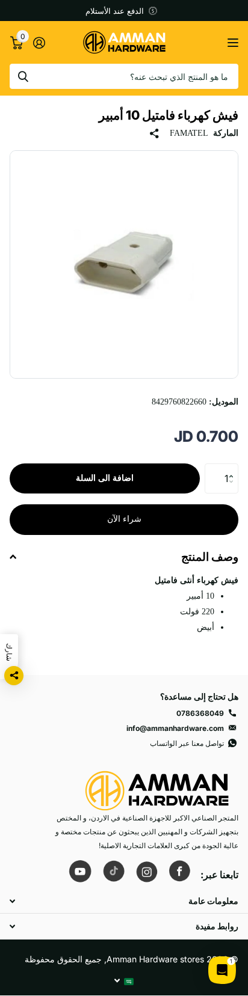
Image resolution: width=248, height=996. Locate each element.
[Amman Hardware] (157, 785)
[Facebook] (179, 871)
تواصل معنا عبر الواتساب (187, 743)
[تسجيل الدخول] (39, 42)
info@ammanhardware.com (175, 728)
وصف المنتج (209, 557)
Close (124, 900)
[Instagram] (146, 871)
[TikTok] (113, 871)
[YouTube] (80, 871)
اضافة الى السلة (105, 478)
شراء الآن (124, 519)
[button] (233, 467)
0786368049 (200, 713)
